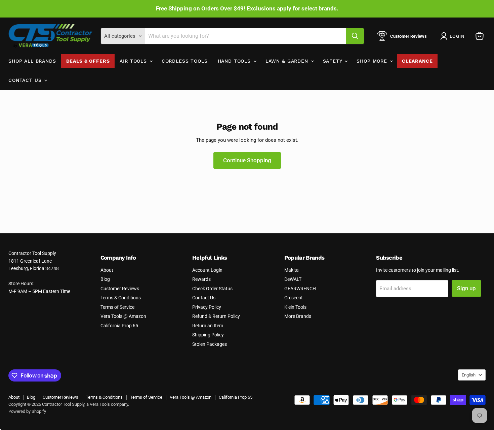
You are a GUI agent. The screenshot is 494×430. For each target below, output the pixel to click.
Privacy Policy (206, 307)
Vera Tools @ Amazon (123, 316)
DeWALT (292, 279)
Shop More (373, 61)
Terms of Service (117, 307)
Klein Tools (295, 307)
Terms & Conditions (120, 297)
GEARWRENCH (300, 288)
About (106, 270)
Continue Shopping (247, 160)
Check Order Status (212, 288)
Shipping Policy (208, 334)
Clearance (417, 61)
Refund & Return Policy (216, 316)
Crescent (293, 297)
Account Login (207, 270)
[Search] (355, 36)
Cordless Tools (185, 61)
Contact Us (25, 80)
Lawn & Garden (287, 61)
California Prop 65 (119, 325)
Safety (333, 61)
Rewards (201, 279)
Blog (105, 279)
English (469, 374)
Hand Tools (235, 61)
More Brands (297, 316)
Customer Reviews (119, 288)
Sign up (466, 288)
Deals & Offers (88, 61)
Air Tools (134, 61)
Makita (291, 270)
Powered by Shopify (27, 411)
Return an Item (207, 325)
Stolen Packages (209, 344)
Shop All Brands (32, 61)
